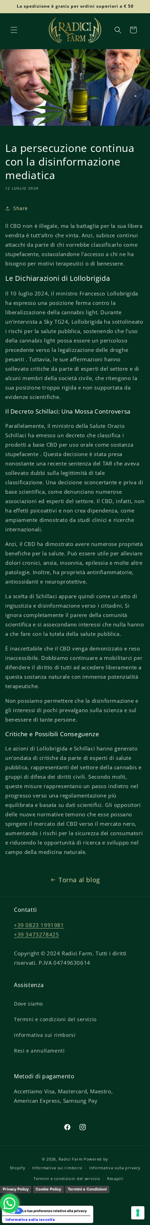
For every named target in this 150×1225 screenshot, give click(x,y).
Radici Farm (71, 1159)
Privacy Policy (16, 1189)
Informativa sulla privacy (115, 1167)
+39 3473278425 (36, 934)
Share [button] (20, 208)
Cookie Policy (48, 1189)
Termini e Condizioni (87, 1189)
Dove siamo (28, 1003)
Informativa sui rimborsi (44, 1035)
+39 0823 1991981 (39, 925)
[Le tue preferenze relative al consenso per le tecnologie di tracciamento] (137, 1212)
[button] (14, 30)
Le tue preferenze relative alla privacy (54, 1211)
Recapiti (115, 1178)
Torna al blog (79, 880)
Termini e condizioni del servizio (55, 1019)
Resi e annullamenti (39, 1050)
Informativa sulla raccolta (30, 1219)
